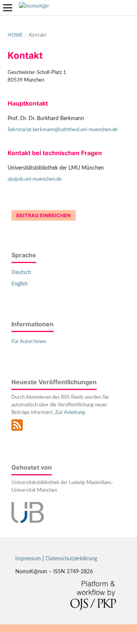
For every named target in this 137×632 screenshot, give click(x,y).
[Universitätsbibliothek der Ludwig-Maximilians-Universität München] (27, 521)
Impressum (28, 558)
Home (15, 35)
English (19, 284)
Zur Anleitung (70, 412)
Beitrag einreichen (43, 215)
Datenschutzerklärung (71, 558)
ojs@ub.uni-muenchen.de (35, 179)
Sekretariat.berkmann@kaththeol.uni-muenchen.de (63, 129)
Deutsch (21, 272)
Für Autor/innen (28, 341)
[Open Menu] (7, 7)
